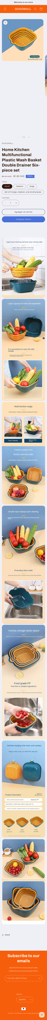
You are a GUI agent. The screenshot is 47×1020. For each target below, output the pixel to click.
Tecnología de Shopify (31, 1013)
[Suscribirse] (39, 978)
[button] (5, 9)
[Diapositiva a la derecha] (29, 137)
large (32, 186)
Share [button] (7, 935)
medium (19, 186)
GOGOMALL (18, 1013)
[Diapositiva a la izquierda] (18, 137)
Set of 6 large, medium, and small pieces (23, 192)
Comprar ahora (23, 219)
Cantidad (5, 198)
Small (7, 186)
